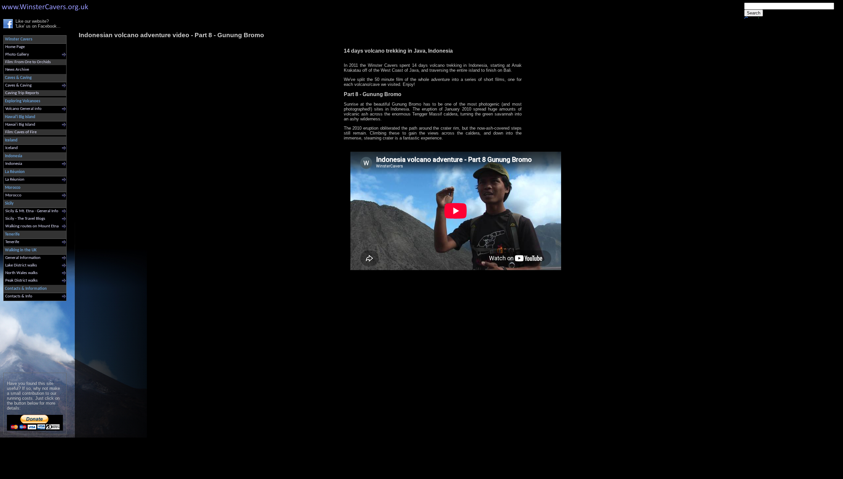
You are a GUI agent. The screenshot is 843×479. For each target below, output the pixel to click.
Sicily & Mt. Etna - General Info (31, 211)
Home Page (15, 47)
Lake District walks (21, 265)
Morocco (13, 195)
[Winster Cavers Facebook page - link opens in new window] (8, 26)
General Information (23, 258)
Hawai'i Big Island (20, 124)
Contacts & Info (18, 296)
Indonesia (13, 164)
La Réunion (14, 179)
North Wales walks (21, 273)
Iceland (11, 148)
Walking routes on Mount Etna (32, 226)
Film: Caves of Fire (21, 132)
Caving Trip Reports (22, 93)
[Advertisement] (32, 335)
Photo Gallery (17, 54)
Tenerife (12, 242)
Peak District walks (21, 280)
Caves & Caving (18, 85)
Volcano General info (23, 109)
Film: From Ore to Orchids (28, 62)
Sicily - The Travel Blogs (25, 218)
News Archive (17, 69)
